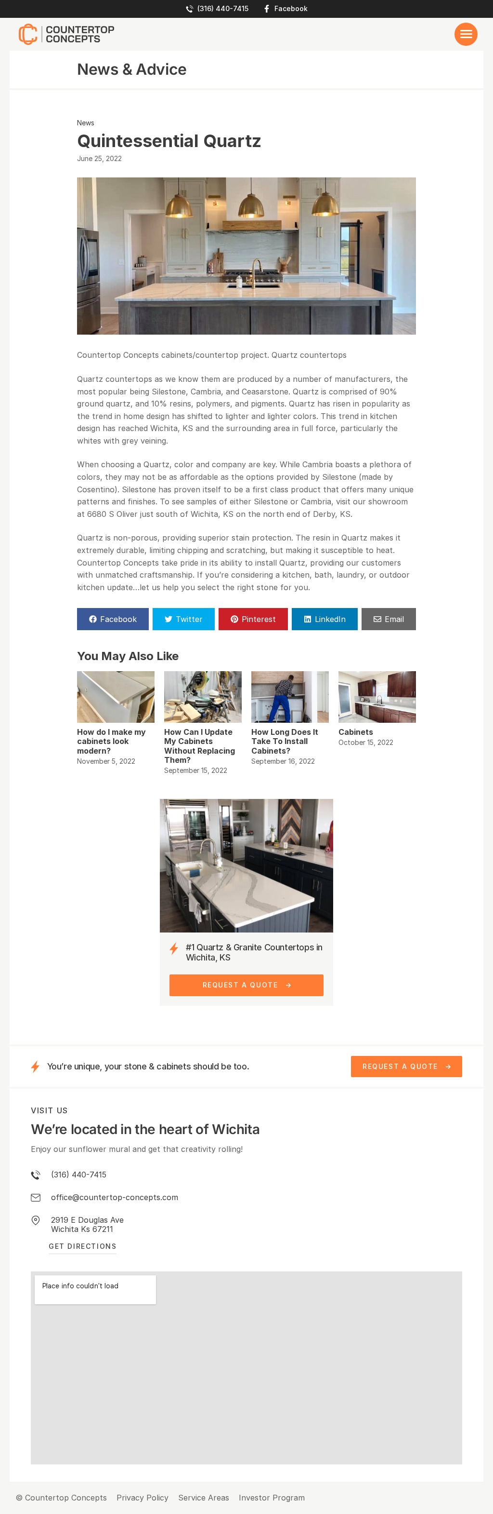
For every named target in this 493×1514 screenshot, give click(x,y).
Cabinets (355, 732)
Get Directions (83, 1246)
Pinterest (259, 619)
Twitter (189, 619)
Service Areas (203, 1497)
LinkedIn (330, 619)
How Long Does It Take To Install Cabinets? (284, 741)
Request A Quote (240, 985)
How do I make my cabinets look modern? (111, 741)
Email (394, 619)
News (85, 123)
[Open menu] (466, 34)
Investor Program (272, 1497)
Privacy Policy (143, 1497)
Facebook (291, 9)
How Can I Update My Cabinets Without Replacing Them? (199, 746)
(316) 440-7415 (222, 9)
